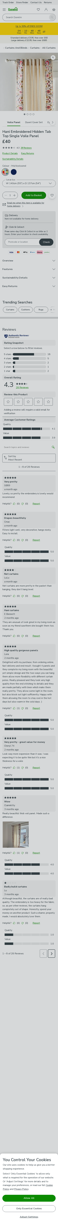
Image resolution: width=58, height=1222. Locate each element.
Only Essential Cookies (29, 1208)
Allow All (29, 1198)
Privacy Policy (21, 1189)
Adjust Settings (29, 1217)
